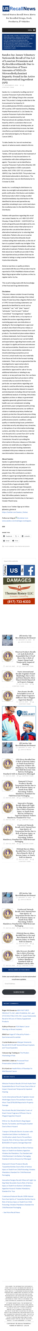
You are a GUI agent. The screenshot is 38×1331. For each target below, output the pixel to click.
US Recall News (19, 8)
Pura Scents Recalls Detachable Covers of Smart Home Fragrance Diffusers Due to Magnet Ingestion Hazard (25, 696)
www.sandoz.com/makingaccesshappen (16, 521)
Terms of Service (16, 1325)
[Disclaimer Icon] (22, 518)
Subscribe (19, 992)
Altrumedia (26, 1323)
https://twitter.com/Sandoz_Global (14, 512)
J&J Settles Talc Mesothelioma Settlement (25, 637)
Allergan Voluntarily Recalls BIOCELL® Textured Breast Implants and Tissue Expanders (18, 1045)
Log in (26, 1325)
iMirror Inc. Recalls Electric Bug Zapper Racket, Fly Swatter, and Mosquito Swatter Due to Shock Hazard (17, 1123)
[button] (30, 30)
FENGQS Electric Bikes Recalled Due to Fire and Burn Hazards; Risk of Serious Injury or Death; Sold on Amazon (25, 853)
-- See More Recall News (11, 1212)
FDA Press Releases (22, 546)
